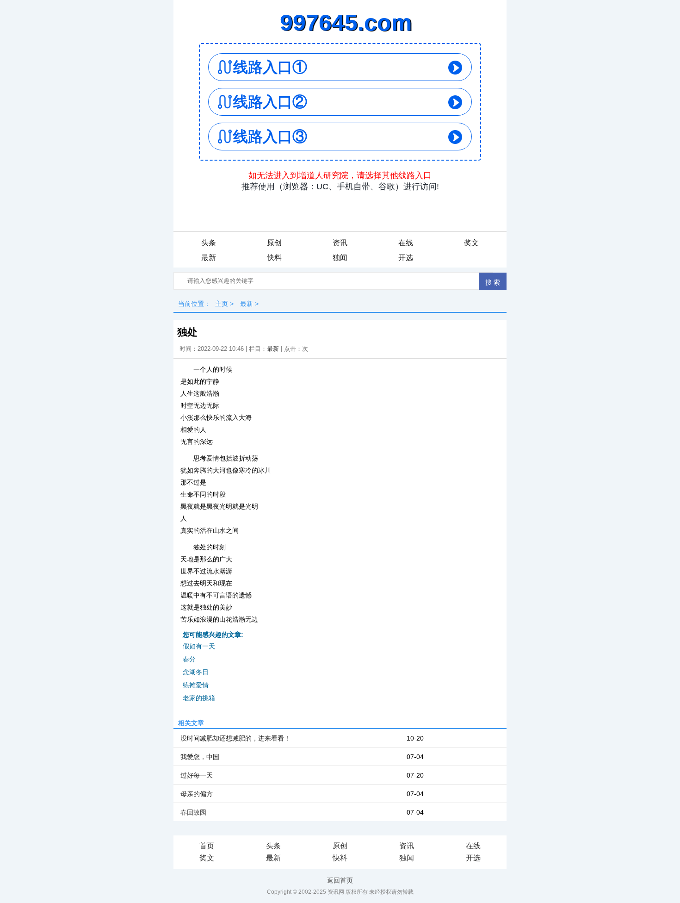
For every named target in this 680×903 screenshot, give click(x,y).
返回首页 (340, 880)
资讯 (340, 243)
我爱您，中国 (199, 756)
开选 (405, 258)
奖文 (471, 243)
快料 (274, 258)
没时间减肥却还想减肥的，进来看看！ (235, 738)
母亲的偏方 (196, 793)
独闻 (340, 258)
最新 (208, 258)
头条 (208, 243)
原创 (274, 243)
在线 (405, 243)
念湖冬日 (196, 672)
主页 (221, 303)
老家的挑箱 (199, 698)
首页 (206, 846)
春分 (189, 659)
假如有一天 (199, 646)
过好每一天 (196, 775)
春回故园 (193, 812)
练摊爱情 (196, 685)
